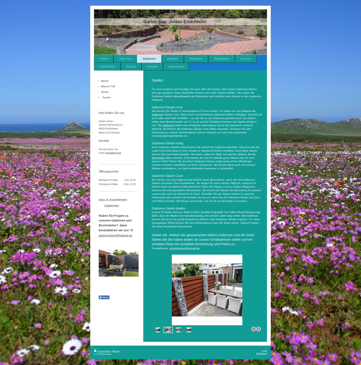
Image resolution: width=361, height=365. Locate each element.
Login (264, 351)
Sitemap (115, 351)
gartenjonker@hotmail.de (184, 248)
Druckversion (104, 351)
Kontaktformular (113, 153)
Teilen (105, 297)
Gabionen (157, 114)
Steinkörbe (158, 157)
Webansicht (261, 353)
